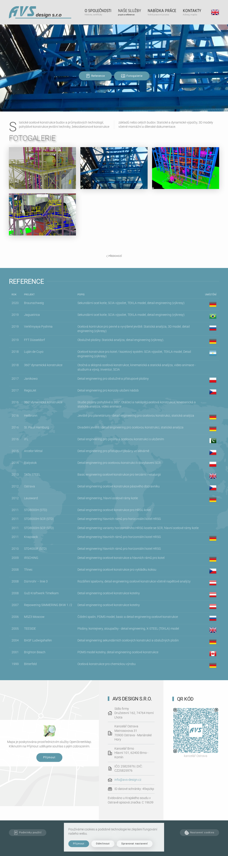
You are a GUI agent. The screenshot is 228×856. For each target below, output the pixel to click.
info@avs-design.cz (127, 779)
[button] (98, 12)
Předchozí (115, 256)
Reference (98, 75)
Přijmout (49, 757)
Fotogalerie (134, 75)
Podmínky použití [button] (30, 832)
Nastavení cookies (202, 832)
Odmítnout (103, 843)
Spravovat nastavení (134, 843)
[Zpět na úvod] (40, 12)
